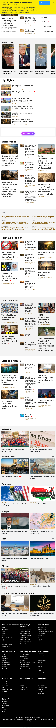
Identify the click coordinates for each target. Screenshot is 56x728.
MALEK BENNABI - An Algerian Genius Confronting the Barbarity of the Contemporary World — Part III (30, 195)
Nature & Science (24, 658)
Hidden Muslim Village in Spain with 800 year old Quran (9, 340)
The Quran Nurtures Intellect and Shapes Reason (22, 86)
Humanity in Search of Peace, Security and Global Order (30, 165)
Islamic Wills (41, 689)
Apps (3, 654)
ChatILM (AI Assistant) (25, 629)
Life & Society (23, 656)
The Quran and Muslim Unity (30, 30)
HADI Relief (5, 685)
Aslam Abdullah (15, 103)
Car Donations (41, 685)
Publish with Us (24, 689)
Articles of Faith (42, 629)
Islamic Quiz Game (6, 668)
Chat (47, 22)
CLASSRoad (5, 691)
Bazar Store (41, 683)
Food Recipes (5, 658)
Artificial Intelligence (29, 392)
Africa (39, 670)
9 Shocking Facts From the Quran (22, 92)
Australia (40, 666)
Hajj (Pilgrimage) (42, 640)
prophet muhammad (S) (29, 24)
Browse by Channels (25, 668)
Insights (4, 660)
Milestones (23, 685)
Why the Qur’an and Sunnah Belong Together (8, 254)
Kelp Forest (13, 387)
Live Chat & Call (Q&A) (25, 635)
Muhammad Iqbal (30, 350)
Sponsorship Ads (42, 691)
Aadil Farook (41, 257)
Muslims (15, 322)
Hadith (4, 635)
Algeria (32, 202)
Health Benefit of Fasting (30, 415)
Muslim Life (28, 263)
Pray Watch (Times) (7, 637)
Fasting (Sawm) (41, 406)
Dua (45, 17)
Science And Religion (13, 411)
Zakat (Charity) (41, 635)
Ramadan (40, 637)
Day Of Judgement (23, 89)
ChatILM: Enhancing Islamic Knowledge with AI (46, 379)
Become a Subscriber (25, 641)
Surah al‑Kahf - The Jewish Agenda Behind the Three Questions (30, 272)
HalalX (3, 687)
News (10, 34)
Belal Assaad (5, 259)
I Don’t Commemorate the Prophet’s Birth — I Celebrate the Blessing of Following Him (22, 100)
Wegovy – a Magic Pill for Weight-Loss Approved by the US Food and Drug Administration (30, 402)
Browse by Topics (24, 664)
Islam (10, 198)
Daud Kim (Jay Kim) (16, 93)
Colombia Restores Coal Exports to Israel (22, 114)
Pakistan (12, 168)
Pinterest (6, 712)
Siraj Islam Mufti (6, 387)
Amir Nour (27, 202)
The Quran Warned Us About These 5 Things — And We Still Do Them (22, 121)
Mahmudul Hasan (42, 196)
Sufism (33, 337)
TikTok (5, 710)
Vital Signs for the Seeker (46, 253)
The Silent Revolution (28, 335)
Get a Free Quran (24, 637)
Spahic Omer (5, 198)
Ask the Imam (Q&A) (25, 633)
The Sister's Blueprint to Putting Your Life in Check (9, 277)
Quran (34, 33)
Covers (4, 656)
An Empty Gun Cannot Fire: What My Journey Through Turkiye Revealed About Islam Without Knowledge (9, 189)
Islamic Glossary (6, 664)
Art (31, 313)
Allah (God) (5, 629)
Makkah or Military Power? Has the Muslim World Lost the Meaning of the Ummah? (30, 179)
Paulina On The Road (7, 346)
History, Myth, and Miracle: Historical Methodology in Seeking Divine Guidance (9, 161)
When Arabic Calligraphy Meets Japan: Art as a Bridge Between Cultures (30, 308)
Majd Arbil (27, 313)
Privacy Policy (23, 687)
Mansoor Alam (28, 33)
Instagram (6, 705)
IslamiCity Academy (7, 689)
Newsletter (48, 27)
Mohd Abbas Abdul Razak (30, 262)
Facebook (6, 701)
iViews (6, 34)
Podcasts (4, 673)
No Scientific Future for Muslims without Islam (9, 405)
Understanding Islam (7, 644)
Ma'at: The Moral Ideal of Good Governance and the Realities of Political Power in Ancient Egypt (30, 322)
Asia (39, 668)
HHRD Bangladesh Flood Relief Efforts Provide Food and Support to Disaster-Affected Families (46, 344)
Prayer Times (48, 32)
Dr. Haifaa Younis (6, 283)
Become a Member (24, 644)
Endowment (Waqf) (42, 687)
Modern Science (28, 409)
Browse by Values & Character (27, 662)
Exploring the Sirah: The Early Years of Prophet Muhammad (30, 19)
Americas (40, 662)
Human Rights (41, 656)
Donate (40, 681)
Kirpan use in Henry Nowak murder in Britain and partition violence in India (46, 189)
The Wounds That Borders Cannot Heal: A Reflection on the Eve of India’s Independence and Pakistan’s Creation (30, 150)
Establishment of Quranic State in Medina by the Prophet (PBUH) (22, 107)
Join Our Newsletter (25, 639)
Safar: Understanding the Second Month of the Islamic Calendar (30, 285)
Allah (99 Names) (42, 627)
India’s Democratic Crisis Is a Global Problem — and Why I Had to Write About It (46, 162)
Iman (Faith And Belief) (22, 124)
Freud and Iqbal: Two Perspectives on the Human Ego (30, 345)
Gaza (26, 170)
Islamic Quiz (5, 666)
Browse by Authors (24, 660)
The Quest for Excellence (44, 273)
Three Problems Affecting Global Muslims (8, 317)
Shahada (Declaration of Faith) (45, 631)
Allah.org (4, 681)
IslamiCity (27, 23)
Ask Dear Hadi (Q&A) (25, 631)
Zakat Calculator (6, 646)
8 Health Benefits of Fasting (46, 401)
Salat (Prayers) (41, 633)
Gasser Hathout (28, 418)
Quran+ (4, 633)
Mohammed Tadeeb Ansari (44, 405)
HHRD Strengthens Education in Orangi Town (43, 318)
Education (48, 324)
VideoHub (4, 671)
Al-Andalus (15, 346)
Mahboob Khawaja (29, 169)
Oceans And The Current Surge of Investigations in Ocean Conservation (9, 380)
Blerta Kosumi (42, 324)
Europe (39, 664)
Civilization (27, 329)
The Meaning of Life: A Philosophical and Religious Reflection (30, 257)
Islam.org (4, 683)
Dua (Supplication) (6, 642)
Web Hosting (41, 693)
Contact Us (23, 683)
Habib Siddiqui (42, 170)
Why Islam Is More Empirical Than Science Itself (30, 366)
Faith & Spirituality (24, 654)
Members (22, 646)
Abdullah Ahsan (6, 168)
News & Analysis (42, 660)
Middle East (41, 672)
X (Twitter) (5, 703)
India (34, 157)
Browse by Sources (24, 666)
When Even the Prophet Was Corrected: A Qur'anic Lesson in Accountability (30, 244)
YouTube (6, 707)
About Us (22, 681)
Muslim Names (6, 662)
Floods (47, 353)
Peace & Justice (41, 658)
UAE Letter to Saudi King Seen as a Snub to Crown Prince (8, 22)
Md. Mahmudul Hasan (7, 322)
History (21, 110)
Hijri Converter (6, 640)
